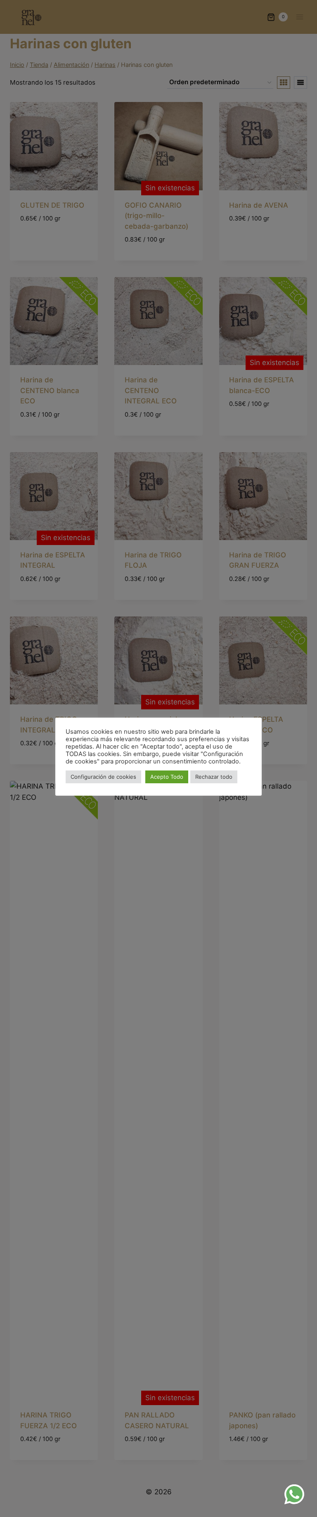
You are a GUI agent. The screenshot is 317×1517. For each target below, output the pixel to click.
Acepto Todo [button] (166, 776)
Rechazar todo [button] (213, 776)
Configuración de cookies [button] (103, 776)
